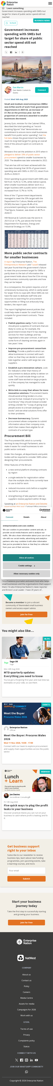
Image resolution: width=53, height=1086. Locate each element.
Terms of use (26, 1029)
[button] (50, 3)
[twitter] (6, 52)
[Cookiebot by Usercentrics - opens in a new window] (39, 510)
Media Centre (26, 998)
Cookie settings (25, 566)
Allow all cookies (26, 558)
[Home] (4, 8)
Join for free (26, 922)
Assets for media (26, 1003)
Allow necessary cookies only (26, 573)
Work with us (26, 1015)
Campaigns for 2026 (26, 1009)
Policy (26, 986)
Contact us (26, 980)
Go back (13, 23)
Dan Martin (18, 87)
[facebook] (11, 52)
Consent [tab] (9, 517)
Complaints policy (26, 1040)
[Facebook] (21, 1060)
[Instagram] (26, 1060)
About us (26, 974)
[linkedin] (16, 52)
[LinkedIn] (31, 1060)
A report (8, 261)
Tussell (34, 264)
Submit (26, 878)
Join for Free (26, 614)
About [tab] (43, 517)
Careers (26, 992)
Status (26, 1046)
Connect (42, 90)
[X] (16, 1060)
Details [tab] (27, 517)
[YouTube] (36, 1060)
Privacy (26, 1034)
